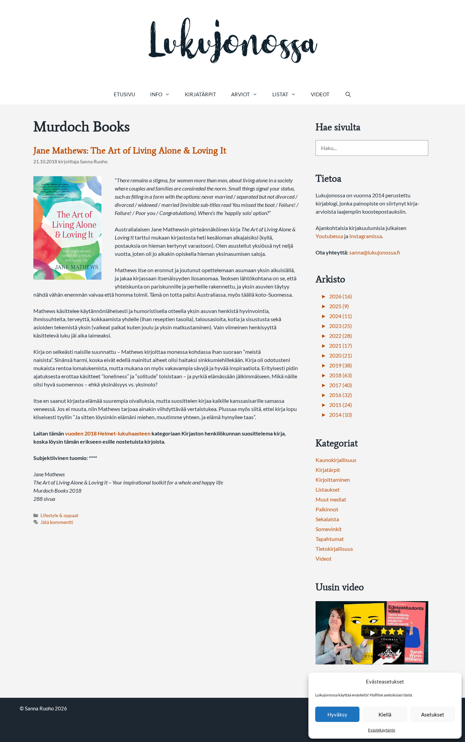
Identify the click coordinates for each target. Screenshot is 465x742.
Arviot (240, 94)
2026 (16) (340, 296)
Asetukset (432, 714)
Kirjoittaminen (333, 479)
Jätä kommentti (57, 522)
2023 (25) (340, 326)
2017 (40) (340, 385)
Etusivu (124, 94)
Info (156, 94)
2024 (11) (340, 316)
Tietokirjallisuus (334, 548)
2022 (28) (340, 335)
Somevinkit (329, 529)
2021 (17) (340, 345)
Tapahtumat (330, 538)
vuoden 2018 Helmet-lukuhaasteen (107, 433)
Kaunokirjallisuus (336, 460)
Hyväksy (337, 714)
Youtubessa (330, 236)
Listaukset (328, 489)
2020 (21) (340, 355)
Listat (280, 94)
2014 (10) (340, 414)
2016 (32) (340, 395)
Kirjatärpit (200, 94)
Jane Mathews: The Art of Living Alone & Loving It (129, 150)
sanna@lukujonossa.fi (374, 252)
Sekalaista (327, 519)
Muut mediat (331, 499)
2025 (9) (339, 306)
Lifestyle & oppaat (59, 515)
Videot (320, 94)
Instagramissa (365, 236)
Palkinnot (327, 509)
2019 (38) (340, 365)
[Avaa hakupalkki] (347, 94)
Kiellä (385, 714)
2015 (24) (340, 404)
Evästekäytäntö (381, 729)
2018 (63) (340, 375)
